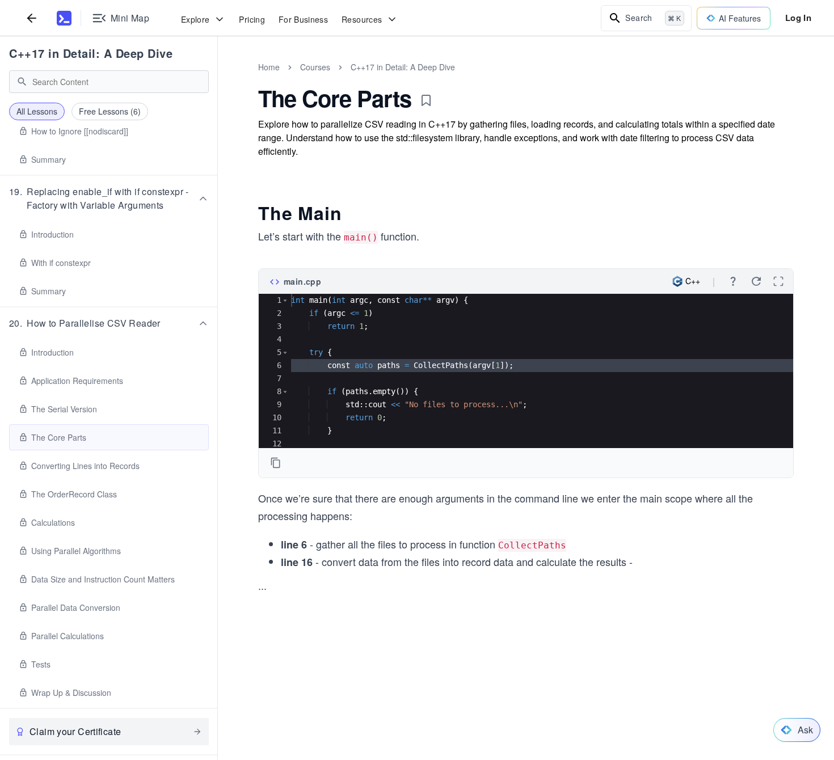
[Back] (31, 18)
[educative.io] (64, 18)
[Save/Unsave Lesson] (426, 100)
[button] (109, 198)
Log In (798, 17)
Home (269, 67)
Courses (315, 67)
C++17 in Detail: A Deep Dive (90, 53)
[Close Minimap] (218, 79)
